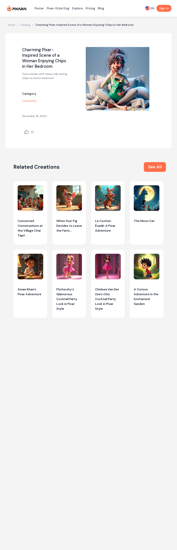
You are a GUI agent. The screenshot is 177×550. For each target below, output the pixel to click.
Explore (77, 8)
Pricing (90, 8)
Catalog (25, 25)
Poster (39, 8)
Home (11, 25)
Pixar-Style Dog (58, 8)
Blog (101, 8)
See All (155, 167)
